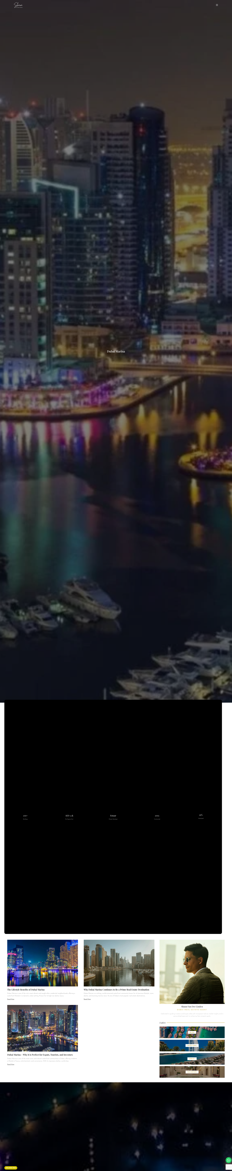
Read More (10, 999)
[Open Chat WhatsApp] (229, 1160)
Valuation (192, 1072)
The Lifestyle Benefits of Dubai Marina (25, 989)
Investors (192, 1045)
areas (192, 1058)
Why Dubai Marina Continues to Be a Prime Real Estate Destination (116, 989)
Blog (192, 1032)
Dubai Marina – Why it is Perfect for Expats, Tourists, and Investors (40, 1054)
